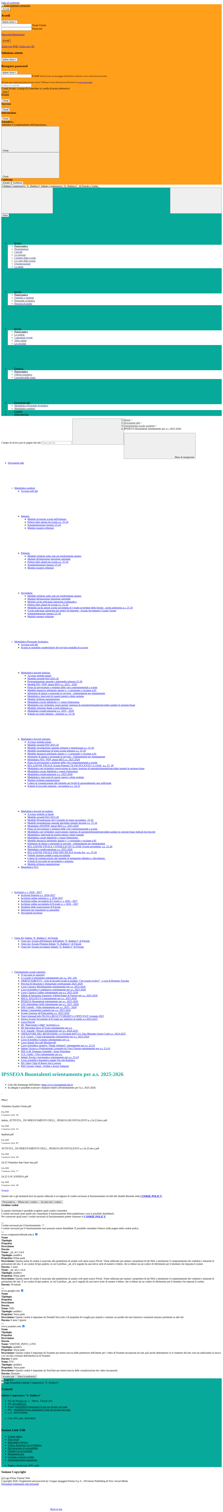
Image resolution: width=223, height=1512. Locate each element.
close (5, 215)
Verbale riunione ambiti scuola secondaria (48, 855)
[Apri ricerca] (196, 201)
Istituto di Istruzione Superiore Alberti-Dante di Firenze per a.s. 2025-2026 (59, 995)
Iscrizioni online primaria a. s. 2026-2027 (42, 898)
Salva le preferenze (26, 1376)
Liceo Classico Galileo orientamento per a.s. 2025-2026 (49, 992)
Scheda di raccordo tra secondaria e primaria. (50, 861)
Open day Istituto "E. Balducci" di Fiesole (36, 938)
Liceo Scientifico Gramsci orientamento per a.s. (45, 1039)
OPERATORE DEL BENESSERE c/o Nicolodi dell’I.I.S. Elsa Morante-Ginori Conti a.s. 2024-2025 (73, 1033)
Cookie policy (15, 1436)
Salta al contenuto (10, 2)
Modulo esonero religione (40, 528)
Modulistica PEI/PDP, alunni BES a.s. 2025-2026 (53, 826)
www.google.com (10, 1290)
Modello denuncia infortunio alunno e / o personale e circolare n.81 (61, 690)
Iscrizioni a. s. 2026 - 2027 (28, 892)
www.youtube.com (11, 1326)
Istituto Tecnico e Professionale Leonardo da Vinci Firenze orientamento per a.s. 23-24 (65, 1048)
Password (37, 28)
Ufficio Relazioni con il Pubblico (25, 1445)
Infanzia (25, 516)
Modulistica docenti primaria (36, 739)
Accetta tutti (51, 1202)
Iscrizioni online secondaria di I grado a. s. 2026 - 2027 (49, 901)
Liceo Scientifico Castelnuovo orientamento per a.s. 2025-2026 (53, 989)
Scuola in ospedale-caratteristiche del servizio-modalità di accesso (54, 647)
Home (127, 420)
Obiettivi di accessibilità (20, 1451)
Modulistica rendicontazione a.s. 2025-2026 (49, 774)
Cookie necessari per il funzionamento (21, 1225)
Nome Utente (39, 25)
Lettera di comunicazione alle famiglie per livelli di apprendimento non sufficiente (69, 783)
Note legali (13, 1439)
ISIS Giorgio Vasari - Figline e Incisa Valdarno (45, 1066)
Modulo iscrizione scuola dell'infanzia (46, 519)
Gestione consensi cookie (21, 1457)
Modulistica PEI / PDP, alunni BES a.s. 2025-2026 (53, 759)
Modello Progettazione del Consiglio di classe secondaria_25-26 (60, 820)
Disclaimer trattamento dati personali (20, 1484)
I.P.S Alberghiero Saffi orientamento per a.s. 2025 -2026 (50, 1004)
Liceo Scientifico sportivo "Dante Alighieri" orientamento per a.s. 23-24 (58, 1045)
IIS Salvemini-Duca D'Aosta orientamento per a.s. (46, 1027)
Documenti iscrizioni (31, 912)
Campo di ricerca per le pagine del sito (21, 442)
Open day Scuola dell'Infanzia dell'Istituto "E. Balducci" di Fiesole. (55, 941)
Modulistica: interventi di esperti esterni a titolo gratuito (55, 696)
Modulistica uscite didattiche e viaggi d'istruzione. (53, 837)
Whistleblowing (16, 1454)
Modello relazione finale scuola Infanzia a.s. (50, 708)
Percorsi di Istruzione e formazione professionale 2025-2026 (52, 983)
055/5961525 (19, 1404)
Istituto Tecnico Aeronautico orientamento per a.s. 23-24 (50, 1057)
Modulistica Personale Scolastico (31, 641)
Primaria (25, 553)
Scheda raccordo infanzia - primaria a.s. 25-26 (51, 713)
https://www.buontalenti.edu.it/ (57, 1084)
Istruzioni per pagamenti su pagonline (40, 910)
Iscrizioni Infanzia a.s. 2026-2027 (38, 895)
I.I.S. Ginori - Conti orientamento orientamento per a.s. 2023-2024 (55, 1036)
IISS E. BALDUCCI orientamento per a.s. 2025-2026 (49, 998)
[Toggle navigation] (27, 201)
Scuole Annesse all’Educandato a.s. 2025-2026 (45, 1013)
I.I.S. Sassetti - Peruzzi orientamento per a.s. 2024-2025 (49, 1030)
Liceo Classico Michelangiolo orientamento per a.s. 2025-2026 (53, 986)
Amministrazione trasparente (22, 1460)
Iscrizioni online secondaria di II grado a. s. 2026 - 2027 (49, 904)
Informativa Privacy (18, 1442)
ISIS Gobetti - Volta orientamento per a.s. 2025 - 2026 (49, 1007)
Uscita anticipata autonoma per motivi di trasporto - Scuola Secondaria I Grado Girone (71, 610)
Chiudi (5, 100)
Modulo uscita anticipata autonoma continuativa (52, 601)
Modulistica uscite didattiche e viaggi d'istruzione (52, 771)
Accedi (6, 9)
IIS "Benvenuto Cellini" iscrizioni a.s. (40, 1025)
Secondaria (27, 593)
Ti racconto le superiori (33, 975)
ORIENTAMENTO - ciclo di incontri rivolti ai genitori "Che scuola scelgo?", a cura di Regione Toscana (75, 980)
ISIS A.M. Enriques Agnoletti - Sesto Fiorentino (45, 1051)
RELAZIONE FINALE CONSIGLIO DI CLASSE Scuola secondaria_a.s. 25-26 (69, 846)
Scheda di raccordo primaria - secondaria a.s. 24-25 (53, 786)
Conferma (17, 183)
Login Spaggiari (85, 82)
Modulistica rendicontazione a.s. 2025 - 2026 (50, 711)
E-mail (35, 75)
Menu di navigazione (184, 457)
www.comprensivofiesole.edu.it (18, 1234)
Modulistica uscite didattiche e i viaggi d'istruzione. (53, 702)
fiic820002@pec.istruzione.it (42, 1409)
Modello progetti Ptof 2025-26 (43, 678)
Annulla (6, 183)
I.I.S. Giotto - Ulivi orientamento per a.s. (42, 1054)
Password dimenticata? (13, 34)
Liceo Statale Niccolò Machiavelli (38, 1042)
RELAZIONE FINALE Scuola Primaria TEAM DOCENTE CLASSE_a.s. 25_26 (70, 765)
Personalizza (9, 1202)
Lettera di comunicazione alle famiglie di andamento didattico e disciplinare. (66, 858)
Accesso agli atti (29, 491)
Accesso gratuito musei (39, 675)
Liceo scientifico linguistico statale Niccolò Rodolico (48, 1060)
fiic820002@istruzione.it (41, 1406)
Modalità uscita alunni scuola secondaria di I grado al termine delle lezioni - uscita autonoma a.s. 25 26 (80, 607)
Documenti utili (132, 422)
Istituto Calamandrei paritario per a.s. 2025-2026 (46, 1010)
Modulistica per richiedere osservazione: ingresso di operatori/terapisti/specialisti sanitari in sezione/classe (81, 705)
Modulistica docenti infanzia (36, 672)
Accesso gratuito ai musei (40, 814)
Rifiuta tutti (28, 1202)
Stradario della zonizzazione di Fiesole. (41, 907)
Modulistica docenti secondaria (37, 811)
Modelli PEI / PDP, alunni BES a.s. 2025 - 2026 (52, 684)
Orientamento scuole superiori (139, 425)
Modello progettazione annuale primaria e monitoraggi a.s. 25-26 (60, 747)
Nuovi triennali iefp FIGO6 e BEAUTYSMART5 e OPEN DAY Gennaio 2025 (62, 1016)
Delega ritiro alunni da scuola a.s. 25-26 (47, 522)
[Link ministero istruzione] (15, 5)
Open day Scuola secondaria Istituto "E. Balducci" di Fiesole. (52, 946)
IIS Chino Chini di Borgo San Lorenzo (41, 1063)
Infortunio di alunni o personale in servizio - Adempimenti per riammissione (66, 693)
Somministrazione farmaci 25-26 (44, 525)
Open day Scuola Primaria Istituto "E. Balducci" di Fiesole (51, 943)
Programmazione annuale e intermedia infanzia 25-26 (54, 681)
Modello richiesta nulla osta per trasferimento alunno (54, 556)
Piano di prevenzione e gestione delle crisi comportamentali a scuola (62, 687)
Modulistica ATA (30, 867)
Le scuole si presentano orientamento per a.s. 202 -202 (49, 977)
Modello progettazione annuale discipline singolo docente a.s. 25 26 (62, 823)
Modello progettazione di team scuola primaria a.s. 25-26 (56, 750)
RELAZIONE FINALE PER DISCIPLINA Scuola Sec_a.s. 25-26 (62, 852)
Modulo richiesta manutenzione (43, 699)
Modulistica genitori (25, 488)
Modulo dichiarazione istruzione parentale (49, 559)
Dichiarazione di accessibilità (23, 1448)
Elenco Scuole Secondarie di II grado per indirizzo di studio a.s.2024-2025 (59, 1019)
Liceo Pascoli (28, 1022)
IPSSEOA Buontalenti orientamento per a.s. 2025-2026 (49, 1001)
